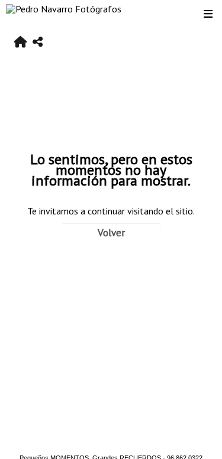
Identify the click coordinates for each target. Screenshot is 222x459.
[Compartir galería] (38, 42)
